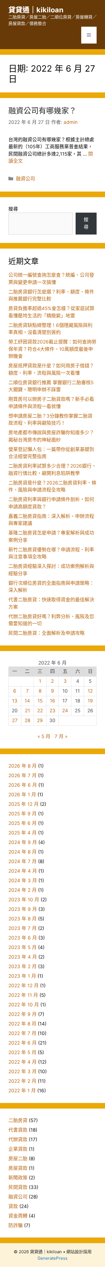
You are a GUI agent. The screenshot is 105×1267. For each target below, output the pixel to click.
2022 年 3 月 (22, 1071)
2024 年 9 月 (22, 842)
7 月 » (61, 736)
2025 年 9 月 (22, 813)
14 (27, 701)
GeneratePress (52, 1258)
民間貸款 (17, 1187)
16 (52, 701)
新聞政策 (17, 1177)
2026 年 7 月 (22, 775)
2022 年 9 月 (22, 1014)
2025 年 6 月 (22, 823)
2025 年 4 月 (22, 833)
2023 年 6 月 (22, 938)
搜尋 (13, 209)
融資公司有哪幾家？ (42, 110)
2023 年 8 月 (22, 919)
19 (90, 701)
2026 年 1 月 (22, 794)
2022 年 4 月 (22, 1062)
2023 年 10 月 (23, 899)
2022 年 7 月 (22, 1033)
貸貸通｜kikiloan (36, 10)
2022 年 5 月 (22, 1052)
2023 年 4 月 (22, 957)
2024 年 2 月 (22, 890)
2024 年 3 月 (22, 880)
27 (15, 720)
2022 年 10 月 (23, 1004)
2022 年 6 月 (22, 1043)
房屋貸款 (17, 1168)
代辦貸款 (17, 1139)
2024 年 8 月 (22, 852)
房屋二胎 (17, 1158)
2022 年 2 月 (22, 1081)
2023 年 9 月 (22, 909)
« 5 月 (44, 736)
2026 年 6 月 (22, 785)
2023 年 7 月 (22, 928)
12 (90, 691)
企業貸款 (17, 1149)
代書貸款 (17, 1130)
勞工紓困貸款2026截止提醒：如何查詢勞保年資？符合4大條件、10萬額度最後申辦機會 (52, 349)
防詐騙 (15, 1225)
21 (27, 710)
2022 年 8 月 (22, 1024)
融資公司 (25, 178)
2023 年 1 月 (22, 976)
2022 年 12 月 (23, 985)
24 (65, 710)
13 (14, 701)
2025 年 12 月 (23, 804)
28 (27, 720)
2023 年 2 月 (22, 966)
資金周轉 (17, 1216)
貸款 (13, 1206)
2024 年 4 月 (22, 871)
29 (40, 720)
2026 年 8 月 (22, 766)
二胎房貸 (17, 1120)
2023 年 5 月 (22, 947)
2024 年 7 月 (22, 861)
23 (52, 710)
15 (40, 701)
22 (40, 710)
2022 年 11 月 (23, 995)
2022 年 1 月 (22, 1090)
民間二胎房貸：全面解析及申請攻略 (46, 633)
